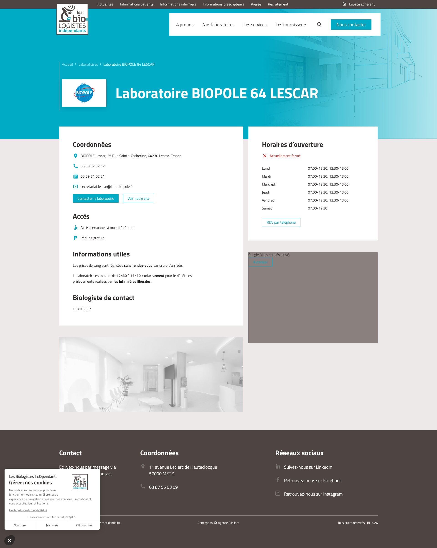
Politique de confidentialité (103, 522)
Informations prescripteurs (223, 4)
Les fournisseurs (291, 24)
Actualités (105, 4)
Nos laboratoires (218, 24)
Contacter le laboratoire (95, 198)
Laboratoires (88, 64)
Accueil (67, 64)
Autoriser (260, 262)
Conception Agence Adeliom (218, 522)
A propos (184, 24)
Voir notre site (139, 198)
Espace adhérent (362, 4)
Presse (256, 4)
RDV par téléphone (281, 222)
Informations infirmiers (178, 4)
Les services (255, 24)
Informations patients (136, 4)
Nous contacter (351, 24)
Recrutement (278, 4)
